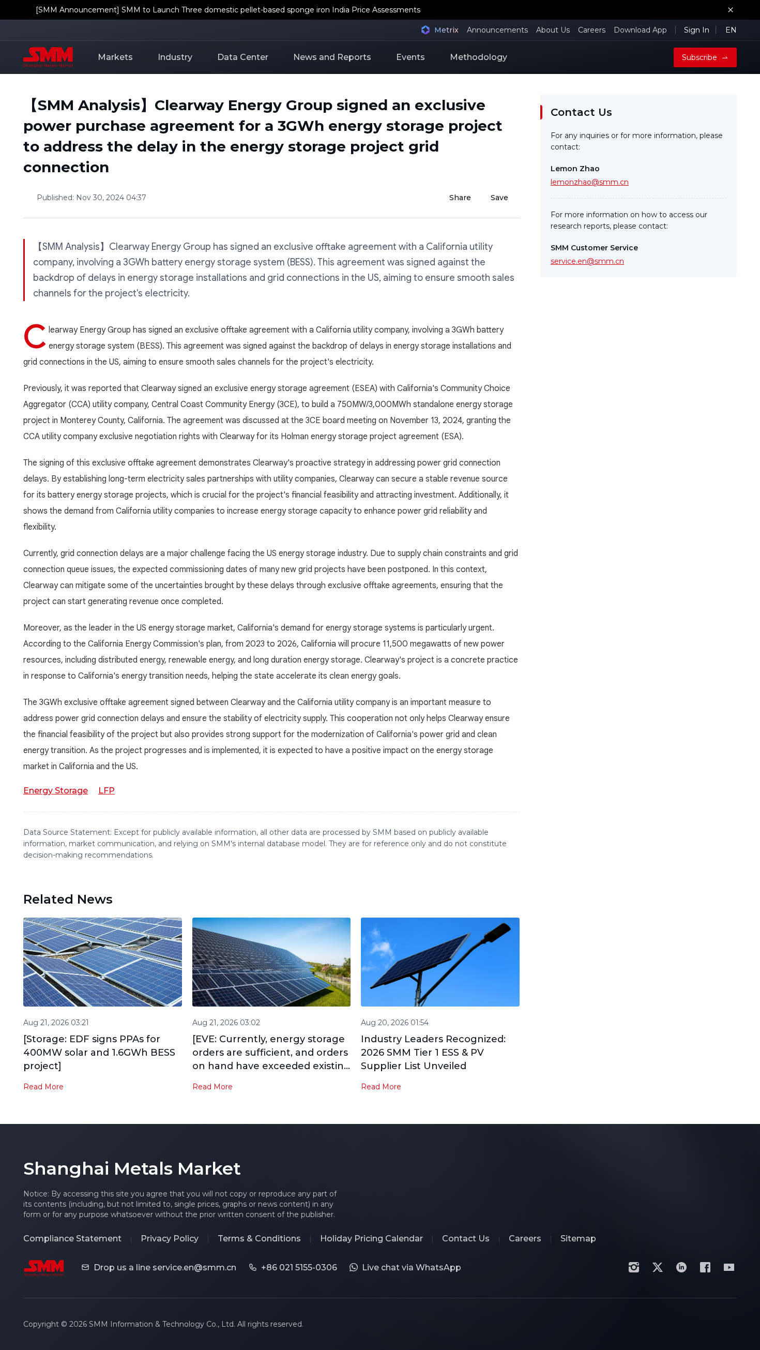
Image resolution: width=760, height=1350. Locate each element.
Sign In (696, 30)
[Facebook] (705, 1267)
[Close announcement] (730, 10)
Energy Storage (55, 791)
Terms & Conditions (259, 1238)
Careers (591, 30)
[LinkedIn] (681, 1267)
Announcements (497, 30)
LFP (106, 791)
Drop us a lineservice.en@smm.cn (165, 1267)
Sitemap (578, 1238)
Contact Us (466, 1238)
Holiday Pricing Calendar (371, 1238)
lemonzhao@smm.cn (590, 182)
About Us (553, 30)
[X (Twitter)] (657, 1267)
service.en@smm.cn (587, 261)
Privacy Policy (170, 1238)
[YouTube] (729, 1267)
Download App (640, 30)
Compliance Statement (72, 1238)
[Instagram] (634, 1267)
